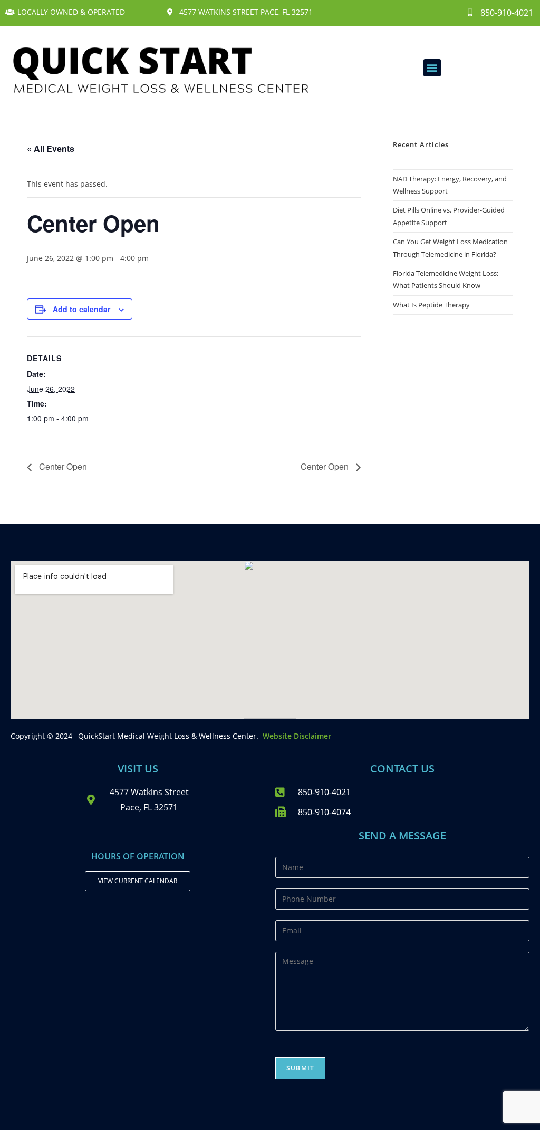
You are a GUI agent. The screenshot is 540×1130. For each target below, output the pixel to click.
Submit (300, 1068)
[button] (432, 67)
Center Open (62, 466)
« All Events (50, 148)
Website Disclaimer (297, 736)
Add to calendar (81, 309)
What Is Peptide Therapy (431, 305)
